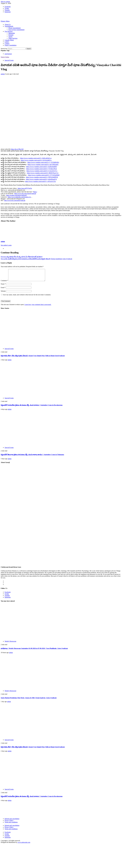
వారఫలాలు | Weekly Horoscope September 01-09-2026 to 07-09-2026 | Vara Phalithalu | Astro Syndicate (34, 648)
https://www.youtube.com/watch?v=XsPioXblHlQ (41, 166)
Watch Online (5, 57)
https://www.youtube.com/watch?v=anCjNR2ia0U (43, 164)
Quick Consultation (10, 45)
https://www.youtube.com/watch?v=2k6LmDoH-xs (36, 158)
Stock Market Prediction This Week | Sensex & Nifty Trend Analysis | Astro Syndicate (29, 698)
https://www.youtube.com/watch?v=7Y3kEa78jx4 (41, 169)
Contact (7, 43)
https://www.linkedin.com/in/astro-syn (19, 197)
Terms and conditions (11, 822)
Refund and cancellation (12, 818)
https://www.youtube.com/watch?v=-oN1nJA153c (40, 181)
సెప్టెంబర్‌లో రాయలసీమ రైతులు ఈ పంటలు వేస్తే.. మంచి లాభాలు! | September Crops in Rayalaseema (31, 405)
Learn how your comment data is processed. (38, 304)
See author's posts (6, 245)
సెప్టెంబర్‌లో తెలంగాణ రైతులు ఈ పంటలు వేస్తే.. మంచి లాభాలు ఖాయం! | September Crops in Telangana (32, 454)
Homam (10, 35)
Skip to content (5, 1)
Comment (4, 280)
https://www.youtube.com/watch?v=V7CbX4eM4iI (43, 175)
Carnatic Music (9, 40)
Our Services (8, 31)
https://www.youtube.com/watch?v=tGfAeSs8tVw (36, 160)
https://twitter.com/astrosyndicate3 (16, 195)
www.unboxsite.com (24, 842)
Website (3, 291)
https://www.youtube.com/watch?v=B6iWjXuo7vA (42, 173)
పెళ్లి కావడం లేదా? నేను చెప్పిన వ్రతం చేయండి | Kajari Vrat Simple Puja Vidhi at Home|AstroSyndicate (33, 355)
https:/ (35, 192)
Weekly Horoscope (10, 641)
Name (3, 284)
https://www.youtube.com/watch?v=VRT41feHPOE (42, 177)
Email (3, 287)
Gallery (7, 42)
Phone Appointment (14, 28)
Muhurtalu (11, 33)
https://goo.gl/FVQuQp (25, 188)
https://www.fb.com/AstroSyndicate (25, 193)
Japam (10, 36)
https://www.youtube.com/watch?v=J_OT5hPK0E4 (43, 162)
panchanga (8, 54)
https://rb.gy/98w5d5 (17, 149)
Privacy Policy (9, 820)
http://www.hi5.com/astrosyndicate (14, 200)
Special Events (9, 60)
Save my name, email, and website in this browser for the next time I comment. (27, 295)
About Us (8, 24)
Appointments (9, 26)
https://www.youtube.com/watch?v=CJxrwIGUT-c (42, 171)
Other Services (12, 38)
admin (3, 74)
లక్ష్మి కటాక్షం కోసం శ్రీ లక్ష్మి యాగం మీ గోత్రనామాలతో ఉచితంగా (21, 256)
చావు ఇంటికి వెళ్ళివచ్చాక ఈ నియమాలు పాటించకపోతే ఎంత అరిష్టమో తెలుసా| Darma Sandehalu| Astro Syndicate (36, 259)
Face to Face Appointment (16, 29)
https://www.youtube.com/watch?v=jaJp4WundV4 (41, 179)
